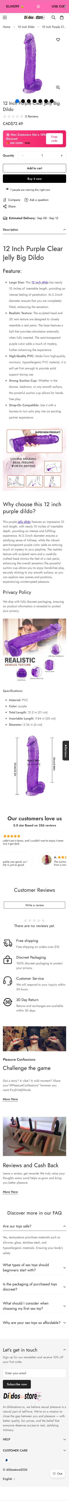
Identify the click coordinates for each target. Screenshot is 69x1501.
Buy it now (34, 179)
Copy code (54, 139)
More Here (10, 1099)
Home (6, 27)
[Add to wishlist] (58, 39)
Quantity (8, 155)
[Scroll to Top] (62, 1480)
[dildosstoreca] (34, 17)
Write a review (34, 905)
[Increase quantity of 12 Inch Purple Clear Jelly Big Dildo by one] (62, 155)
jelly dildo (24, 522)
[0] (61, 17)
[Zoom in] (58, 87)
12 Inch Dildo (26, 27)
